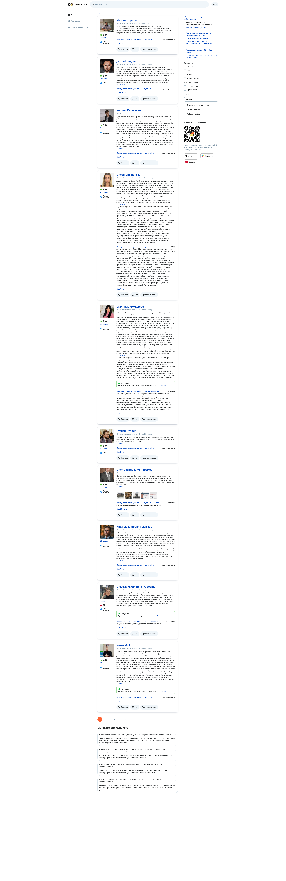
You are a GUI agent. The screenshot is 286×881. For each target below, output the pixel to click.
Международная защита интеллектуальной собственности (135, 39)
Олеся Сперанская (128, 174)
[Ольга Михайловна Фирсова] (107, 592)
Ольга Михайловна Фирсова (135, 586)
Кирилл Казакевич (128, 110)
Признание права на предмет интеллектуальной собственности (199, 42)
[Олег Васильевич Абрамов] (107, 475)
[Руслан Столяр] (107, 436)
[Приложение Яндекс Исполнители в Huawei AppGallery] (191, 161)
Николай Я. (123, 645)
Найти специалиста (78, 15)
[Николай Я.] (107, 650)
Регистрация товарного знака (197, 38)
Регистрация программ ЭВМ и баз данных (199, 51)
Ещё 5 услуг (121, 413)
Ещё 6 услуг (121, 93)
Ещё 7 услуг (121, 43)
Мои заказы (75, 21)
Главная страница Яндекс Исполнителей (78, 4)
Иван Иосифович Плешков (134, 526)
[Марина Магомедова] (107, 311)
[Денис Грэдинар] (107, 66)
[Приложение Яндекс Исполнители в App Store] (191, 155)
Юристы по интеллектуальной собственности (195, 18)
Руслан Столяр (126, 430)
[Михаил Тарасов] (107, 25)
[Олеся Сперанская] (107, 180)
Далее (126, 719)
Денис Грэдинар (127, 61)
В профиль (120, 35)
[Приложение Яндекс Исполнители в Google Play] (207, 155)
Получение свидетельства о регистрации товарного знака (202, 56)
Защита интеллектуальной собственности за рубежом (196, 29)
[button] (122, 49)
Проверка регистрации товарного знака (201, 47)
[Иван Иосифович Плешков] (107, 532)
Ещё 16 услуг (121, 509)
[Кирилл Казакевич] (107, 115)
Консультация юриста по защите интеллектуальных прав (198, 34)
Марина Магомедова (130, 306)
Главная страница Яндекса (69, 4)
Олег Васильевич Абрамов (134, 469)
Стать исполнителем (79, 27)
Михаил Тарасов (127, 20)
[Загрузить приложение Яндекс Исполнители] (201, 134)
